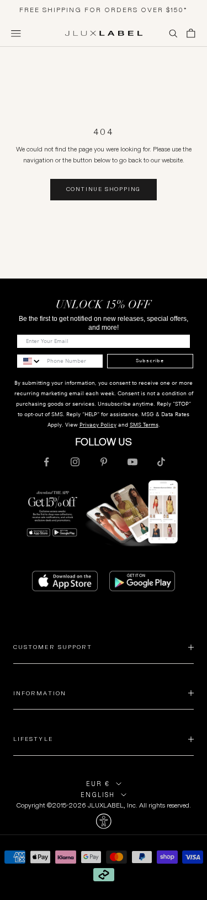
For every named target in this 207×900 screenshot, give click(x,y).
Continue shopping (103, 189)
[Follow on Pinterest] (103, 461)
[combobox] (29, 361)
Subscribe (150, 360)
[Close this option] (103, 821)
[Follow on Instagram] (75, 461)
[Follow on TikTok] (161, 461)
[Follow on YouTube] (132, 461)
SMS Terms (144, 425)
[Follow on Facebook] (46, 461)
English (98, 795)
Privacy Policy (97, 425)
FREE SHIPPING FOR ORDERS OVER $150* (103, 10)
